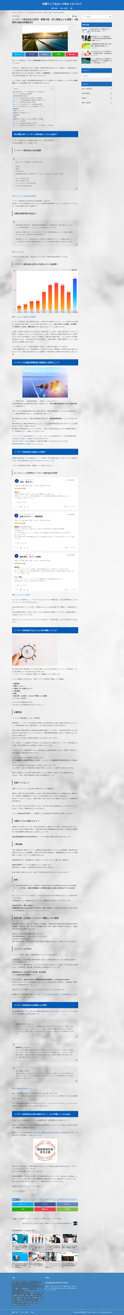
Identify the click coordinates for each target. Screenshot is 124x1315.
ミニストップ (16, 1291)
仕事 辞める (39, 1293)
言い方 (14, 1302)
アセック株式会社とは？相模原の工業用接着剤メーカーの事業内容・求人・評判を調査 (101, 60)
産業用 (70, 1199)
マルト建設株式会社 (24, 1288)
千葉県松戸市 (19, 1297)
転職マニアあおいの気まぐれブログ (62, 3)
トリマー (26, 1284)
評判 (75, 1199)
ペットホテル (40, 1286)
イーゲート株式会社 (18, 1191)
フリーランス (16, 1286)
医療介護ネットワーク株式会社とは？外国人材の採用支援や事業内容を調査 (101, 38)
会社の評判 (86, 93)
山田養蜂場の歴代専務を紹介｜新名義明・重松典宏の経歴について (101, 45)
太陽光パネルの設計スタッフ (22, 112)
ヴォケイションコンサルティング (21, 1293)
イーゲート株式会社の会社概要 (23, 94)
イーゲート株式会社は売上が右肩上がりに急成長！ (28, 98)
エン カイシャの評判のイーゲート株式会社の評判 (28, 104)
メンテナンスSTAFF (19, 121)
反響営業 (16, 108)
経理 (15, 117)
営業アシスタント (19, 110)
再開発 (31, 1295)
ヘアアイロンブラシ (25, 1286)
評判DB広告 (29, 1302)
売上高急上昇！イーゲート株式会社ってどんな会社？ (29, 91)
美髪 (39, 1300)
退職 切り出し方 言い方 (18, 1304)
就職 (29, 1297)
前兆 (14, 1297)
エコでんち (20, 252)
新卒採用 (40, 1297)
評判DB (23, 1302)
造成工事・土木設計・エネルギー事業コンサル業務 (28, 119)
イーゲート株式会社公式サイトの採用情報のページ (58, 994)
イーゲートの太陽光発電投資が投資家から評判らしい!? (29, 100)
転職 (34, 1302)
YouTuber (20, 1282)
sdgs (23, 1199)
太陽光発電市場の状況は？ (21, 96)
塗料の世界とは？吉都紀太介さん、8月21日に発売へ (101, 30)
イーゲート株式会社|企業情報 (26, 196)
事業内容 (32, 1293)
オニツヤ (33, 1282)
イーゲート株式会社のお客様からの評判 (25, 123)
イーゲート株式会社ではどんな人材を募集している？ (29, 106)
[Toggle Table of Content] (51, 89)
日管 (14, 1300)
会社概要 (15, 1295)
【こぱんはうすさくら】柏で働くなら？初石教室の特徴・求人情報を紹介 (101, 53)
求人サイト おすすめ (29, 1300)
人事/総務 (16, 115)
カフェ (38, 1282)
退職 (38, 1302)
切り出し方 (37, 1295)
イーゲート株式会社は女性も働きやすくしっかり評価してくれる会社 (33, 125)
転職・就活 (54, 8)
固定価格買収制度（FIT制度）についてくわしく (27, 443)
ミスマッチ (33, 1288)
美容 (71, 8)
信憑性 (27, 1295)
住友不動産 (21, 1295)
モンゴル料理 (24, 1291)
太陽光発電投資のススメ (24, 1088)
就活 (25, 1297)
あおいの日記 (63, 8)
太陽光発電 (63, 1199)
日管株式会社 (19, 1300)
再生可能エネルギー (53, 1199)
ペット (33, 1286)
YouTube (15, 1282)
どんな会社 (27, 1282)
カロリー (15, 1284)
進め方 (27, 1304)
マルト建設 (15, 1288)
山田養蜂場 (34, 1297)
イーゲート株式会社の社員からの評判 (24, 102)
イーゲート (29, 1199)
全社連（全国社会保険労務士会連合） (47, 1132)
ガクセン (20, 1284)
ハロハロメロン (34, 1284)
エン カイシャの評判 (23, 595)
